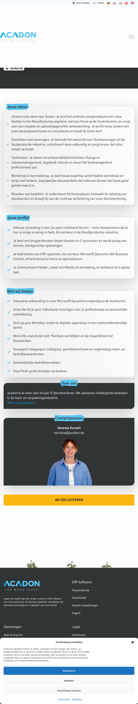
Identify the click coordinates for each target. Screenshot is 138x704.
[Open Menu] (131, 37)
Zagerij (76, 613)
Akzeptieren (69, 670)
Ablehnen (69, 680)
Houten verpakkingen (85, 605)
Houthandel (79, 598)
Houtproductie (80, 590)
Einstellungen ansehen (69, 690)
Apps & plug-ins (13, 635)
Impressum (77, 699)
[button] (132, 642)
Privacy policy (64, 699)
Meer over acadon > (21, 403)
